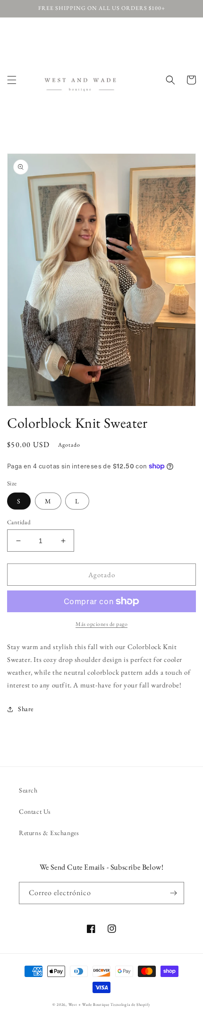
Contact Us (35, 811)
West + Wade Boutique (89, 1004)
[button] (11, 80)
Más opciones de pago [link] (101, 624)
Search (28, 790)
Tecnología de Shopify (130, 1004)
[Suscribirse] (173, 893)
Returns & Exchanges (49, 832)
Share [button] (26, 708)
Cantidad (19, 522)
